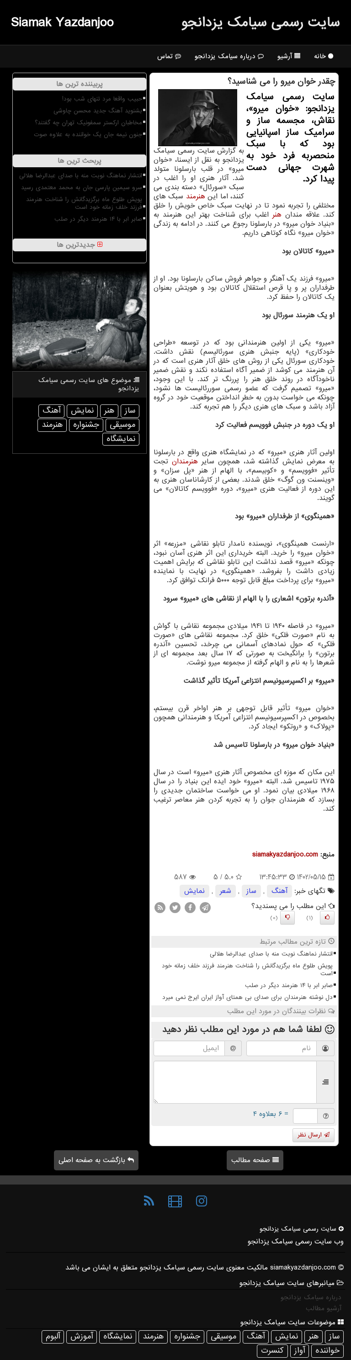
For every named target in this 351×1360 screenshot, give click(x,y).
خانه (321, 56)
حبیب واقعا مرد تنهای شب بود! (102, 99)
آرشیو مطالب (323, 1308)
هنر (277, 214)
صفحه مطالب (251, 1160)
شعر (225, 891)
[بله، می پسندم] (327, 917)
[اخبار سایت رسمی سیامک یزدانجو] (149, 1201)
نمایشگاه (120, 439)
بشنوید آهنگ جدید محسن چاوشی (97, 110)
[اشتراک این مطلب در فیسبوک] (190, 907)
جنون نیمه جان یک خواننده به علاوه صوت (88, 134)
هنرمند (195, 196)
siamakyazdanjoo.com (285, 854)
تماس (166, 56)
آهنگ (279, 891)
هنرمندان (185, 461)
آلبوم (53, 1336)
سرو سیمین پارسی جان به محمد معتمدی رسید (81, 187)
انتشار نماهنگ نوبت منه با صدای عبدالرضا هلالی (271, 954)
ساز (251, 891)
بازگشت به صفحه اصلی (93, 1160)
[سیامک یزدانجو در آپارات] (175, 1201)
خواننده (327, 1350)
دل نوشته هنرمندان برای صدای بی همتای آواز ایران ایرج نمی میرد (247, 997)
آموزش (81, 1336)
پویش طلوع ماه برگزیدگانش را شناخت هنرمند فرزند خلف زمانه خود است (247, 970)
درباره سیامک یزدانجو (226, 56)
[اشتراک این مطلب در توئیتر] (175, 907)
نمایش (194, 891)
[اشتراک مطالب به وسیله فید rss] (160, 907)
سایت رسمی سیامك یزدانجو (260, 22)
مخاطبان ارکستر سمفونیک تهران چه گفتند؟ (88, 122)
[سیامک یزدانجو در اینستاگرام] (201, 1201)
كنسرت (272, 1350)
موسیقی (122, 425)
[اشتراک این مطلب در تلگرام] (205, 907)
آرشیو (285, 56)
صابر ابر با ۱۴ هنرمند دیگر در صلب (289, 985)
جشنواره (86, 425)
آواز (299, 1350)
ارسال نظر (311, 1135)
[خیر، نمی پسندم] (287, 917)
